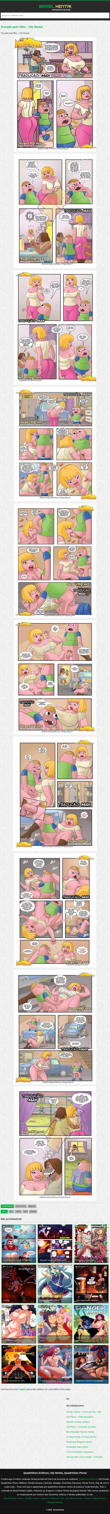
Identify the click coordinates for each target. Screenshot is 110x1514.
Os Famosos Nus (74, 1498)
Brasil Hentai (10, 1498)
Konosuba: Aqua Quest (77, 1447)
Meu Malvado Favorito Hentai (80, 1432)
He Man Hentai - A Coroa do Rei (81, 1437)
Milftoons (32, 1206)
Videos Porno (98, 1498)
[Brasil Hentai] (55, 9)
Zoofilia (28, 1498)
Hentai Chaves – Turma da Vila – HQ (83, 1412)
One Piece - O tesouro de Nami (81, 1427)
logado (22, 1389)
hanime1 (45, 1498)
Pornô (20, 1498)
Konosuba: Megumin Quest (79, 1442)
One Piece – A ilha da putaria (79, 1417)
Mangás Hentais (55, 1502)
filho (11, 1211)
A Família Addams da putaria (79, 1452)
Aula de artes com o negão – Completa (84, 1457)
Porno (36, 1498)
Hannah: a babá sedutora (78, 1422)
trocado (33, 1211)
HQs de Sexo (20, 1206)
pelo (25, 1211)
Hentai (88, 1498)
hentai (18, 1211)
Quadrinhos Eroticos (88, 1479)
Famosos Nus (57, 1498)
